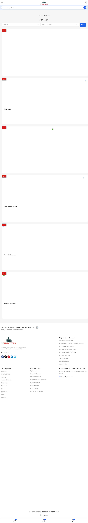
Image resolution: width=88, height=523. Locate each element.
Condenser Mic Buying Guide (67, 352)
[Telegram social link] (15, 356)
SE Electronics (11, 255)
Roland (3, 394)
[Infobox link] (19, 327)
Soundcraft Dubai (64, 361)
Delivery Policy (34, 385)
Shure (9, 109)
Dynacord (4, 386)
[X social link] (5, 356)
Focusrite (4, 371)
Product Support (35, 382)
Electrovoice (4, 383)
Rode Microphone (12, 206)
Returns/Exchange (35, 377)
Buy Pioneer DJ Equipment (66, 346)
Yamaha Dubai (63, 358)
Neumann (4, 392)
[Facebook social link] (2, 356)
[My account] (86, 2)
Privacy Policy (34, 388)
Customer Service (35, 374)
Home (40, 15)
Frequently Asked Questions (38, 379)
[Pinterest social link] (8, 356)
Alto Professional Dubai (66, 340)
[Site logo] (44, 2)
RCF (2, 389)
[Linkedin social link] (12, 356)
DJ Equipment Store (65, 355)
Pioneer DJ (4, 397)
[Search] (84, 7)
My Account (33, 371)
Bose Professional (6, 380)
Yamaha (3, 377)
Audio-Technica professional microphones (71, 343)
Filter (82, 24)
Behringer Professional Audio (67, 349)
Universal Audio (5, 374)
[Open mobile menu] (2, 2)
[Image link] (8, 340)
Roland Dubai (63, 364)
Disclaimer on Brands (36, 391)
